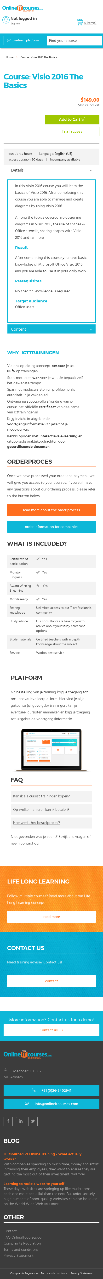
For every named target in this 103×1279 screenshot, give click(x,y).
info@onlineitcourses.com (56, 1104)
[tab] (51, 170)
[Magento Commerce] (22, 8)
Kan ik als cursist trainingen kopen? (41, 796)
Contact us (49, 1030)
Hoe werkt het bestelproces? (36, 823)
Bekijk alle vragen (72, 837)
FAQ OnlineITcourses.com (24, 1237)
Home (9, 57)
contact (51, 981)
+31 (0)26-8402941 (56, 1090)
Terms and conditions (21, 1249)
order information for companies (51, 527)
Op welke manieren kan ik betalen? (41, 810)
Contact (10, 1231)
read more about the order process (51, 510)
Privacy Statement (19, 1255)
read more (51, 917)
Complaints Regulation (22, 1243)
